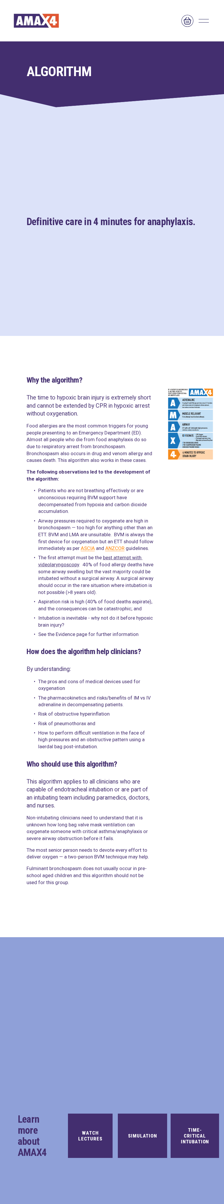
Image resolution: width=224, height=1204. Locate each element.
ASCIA (88, 548)
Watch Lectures (90, 1136)
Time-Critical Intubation (195, 1136)
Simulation (142, 1136)
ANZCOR (115, 548)
